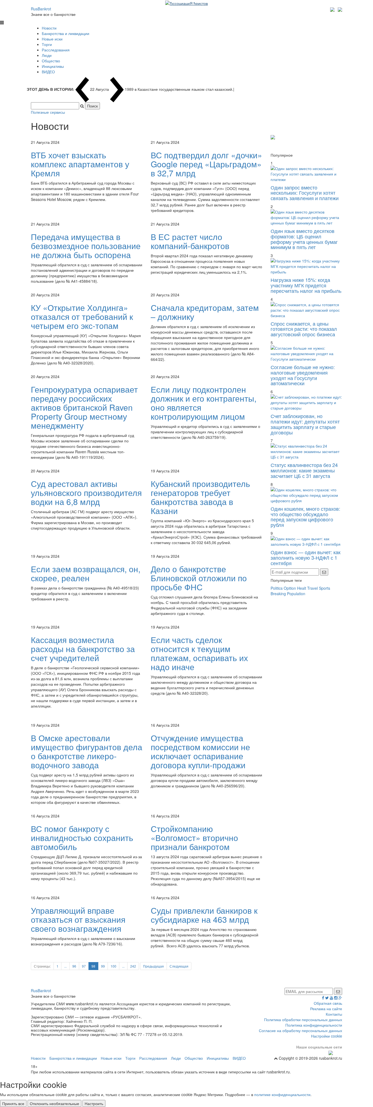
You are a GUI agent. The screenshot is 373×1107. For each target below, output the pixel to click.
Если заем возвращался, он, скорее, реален (85, 573)
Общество (51, 60)
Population (296, 593)
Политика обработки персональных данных (303, 1019)
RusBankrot (41, 8)
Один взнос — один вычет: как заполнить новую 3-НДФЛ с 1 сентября (306, 557)
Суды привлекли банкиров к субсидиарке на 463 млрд (204, 914)
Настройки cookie (326, 1036)
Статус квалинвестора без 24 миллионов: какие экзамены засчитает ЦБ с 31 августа (304, 470)
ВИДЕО (48, 71)
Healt (301, 588)
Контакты (334, 1014)
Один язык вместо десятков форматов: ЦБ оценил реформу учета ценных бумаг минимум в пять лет (304, 238)
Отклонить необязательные (54, 1103)
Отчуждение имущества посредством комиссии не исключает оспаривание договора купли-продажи (200, 751)
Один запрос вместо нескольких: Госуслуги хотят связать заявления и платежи (305, 193)
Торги (47, 44)
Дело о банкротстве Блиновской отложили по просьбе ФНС (199, 578)
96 (74, 966)
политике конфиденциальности (282, 1094)
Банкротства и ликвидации (65, 33)
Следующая (179, 966)
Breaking (278, 593)
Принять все (13, 1103)
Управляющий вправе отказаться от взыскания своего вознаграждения (78, 919)
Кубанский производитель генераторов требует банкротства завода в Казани (200, 497)
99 (103, 966)
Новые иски (52, 39)
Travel (312, 588)
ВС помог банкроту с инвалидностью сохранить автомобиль (82, 837)
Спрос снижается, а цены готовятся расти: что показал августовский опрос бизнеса (304, 329)
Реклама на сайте (326, 1008)
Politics (277, 588)
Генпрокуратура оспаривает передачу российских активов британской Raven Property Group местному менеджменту (84, 407)
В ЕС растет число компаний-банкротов (190, 241)
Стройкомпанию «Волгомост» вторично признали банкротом (194, 837)
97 (84, 966)
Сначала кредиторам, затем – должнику (205, 312)
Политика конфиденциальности (313, 1025)
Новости (49, 28)
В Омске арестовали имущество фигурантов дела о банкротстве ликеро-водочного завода (86, 751)
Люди (47, 55)
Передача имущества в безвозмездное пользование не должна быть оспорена (86, 246)
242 (133, 966)
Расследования (56, 49)
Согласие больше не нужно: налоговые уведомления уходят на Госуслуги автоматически (303, 375)
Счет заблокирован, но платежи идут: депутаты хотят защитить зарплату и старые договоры (305, 424)
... (65, 966)
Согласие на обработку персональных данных (300, 1030)
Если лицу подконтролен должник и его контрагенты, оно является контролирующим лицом (203, 402)
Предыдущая (153, 966)
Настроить (94, 1103)
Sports (324, 588)
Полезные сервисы (48, 112)
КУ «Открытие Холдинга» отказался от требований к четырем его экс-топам (82, 316)
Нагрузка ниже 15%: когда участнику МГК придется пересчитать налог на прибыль (306, 285)
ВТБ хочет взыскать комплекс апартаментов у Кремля (80, 164)
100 (113, 966)
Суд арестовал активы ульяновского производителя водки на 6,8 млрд (86, 492)
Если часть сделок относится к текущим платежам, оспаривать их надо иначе (199, 653)
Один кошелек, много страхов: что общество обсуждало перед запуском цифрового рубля (305, 516)
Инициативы (53, 66)
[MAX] (333, 8)
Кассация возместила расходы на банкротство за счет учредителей (83, 649)
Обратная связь (328, 1003)
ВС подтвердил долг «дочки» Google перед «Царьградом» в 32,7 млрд (206, 164)
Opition (290, 588)
